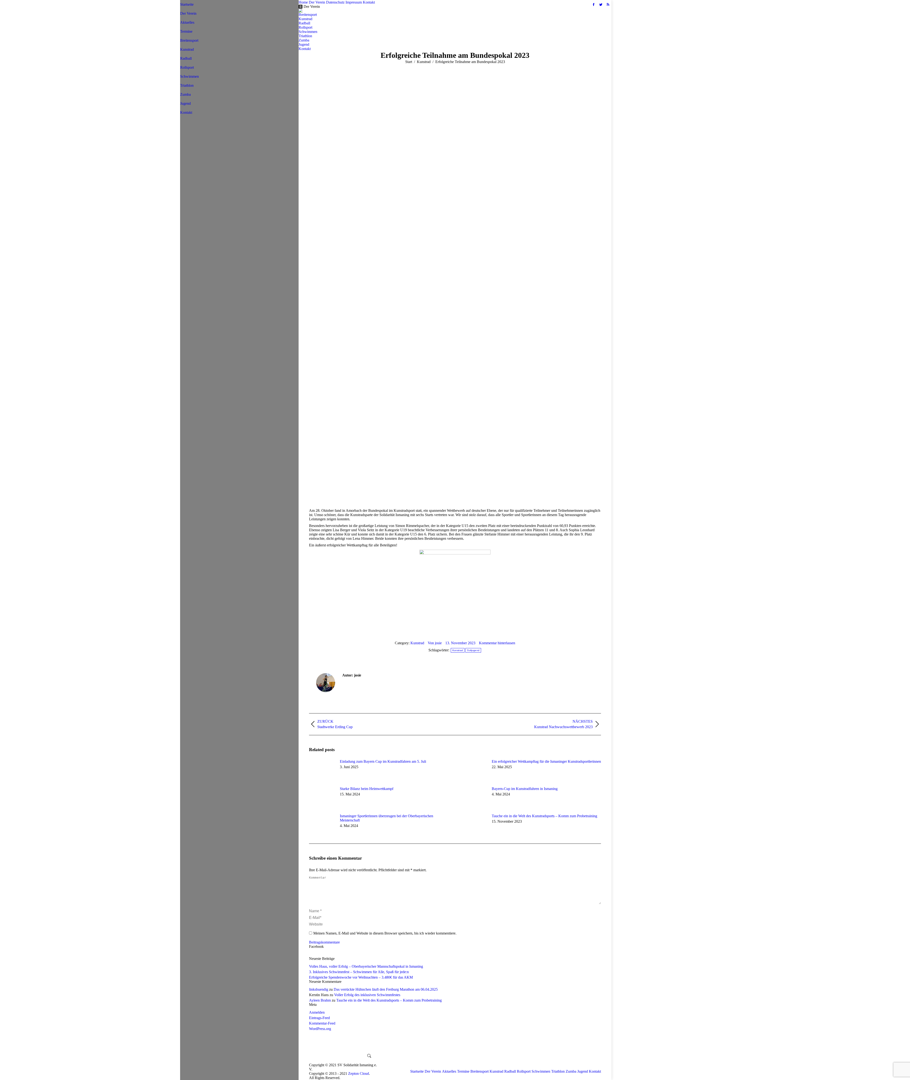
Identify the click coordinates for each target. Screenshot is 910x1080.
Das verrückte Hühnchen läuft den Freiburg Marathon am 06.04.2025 (386, 989)
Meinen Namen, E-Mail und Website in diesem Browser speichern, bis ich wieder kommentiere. (384, 933)
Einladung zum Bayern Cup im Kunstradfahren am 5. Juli (383, 761)
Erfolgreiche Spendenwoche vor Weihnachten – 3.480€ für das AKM (361, 977)
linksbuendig (318, 989)
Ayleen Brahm (320, 1000)
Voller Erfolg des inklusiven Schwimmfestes (367, 995)
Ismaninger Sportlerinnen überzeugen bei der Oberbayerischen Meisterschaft (386, 818)
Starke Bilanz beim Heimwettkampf (366, 789)
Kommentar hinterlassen (497, 643)
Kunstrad (417, 643)
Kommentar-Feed (322, 1023)
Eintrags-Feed (319, 1018)
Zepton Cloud (358, 1073)
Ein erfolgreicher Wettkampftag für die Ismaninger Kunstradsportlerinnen (546, 761)
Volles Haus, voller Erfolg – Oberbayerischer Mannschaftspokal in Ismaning (366, 966)
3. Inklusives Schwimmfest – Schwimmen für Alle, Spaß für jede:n (359, 972)
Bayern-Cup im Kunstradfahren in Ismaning (525, 789)
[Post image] (322, 770)
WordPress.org (320, 1029)
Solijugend (473, 650)
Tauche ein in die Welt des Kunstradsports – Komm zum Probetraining (544, 816)
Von (435, 643)
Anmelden (317, 1012)
